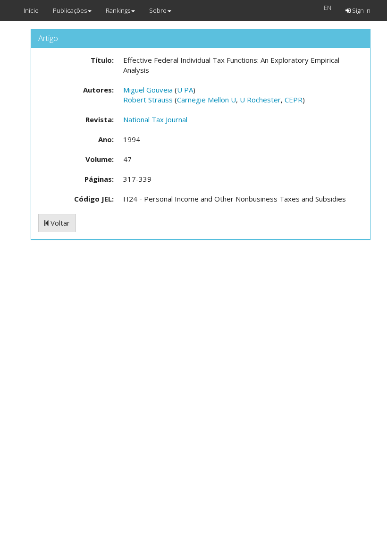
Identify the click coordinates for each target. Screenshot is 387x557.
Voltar (59, 223)
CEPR (294, 99)
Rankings (118, 10)
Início (31, 10)
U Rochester (260, 99)
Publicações (70, 10)
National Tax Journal (155, 119)
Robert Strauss (148, 99)
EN (327, 7)
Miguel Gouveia (148, 89)
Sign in (360, 10)
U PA (185, 89)
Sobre (158, 10)
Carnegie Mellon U (206, 99)
